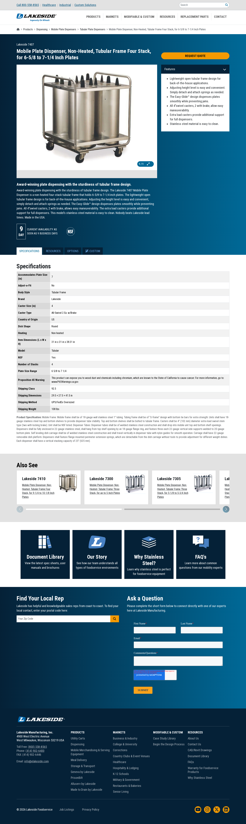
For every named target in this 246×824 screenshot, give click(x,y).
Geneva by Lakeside (83, 772)
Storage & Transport (83, 766)
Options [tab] (72, 251)
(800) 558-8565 (37, 746)
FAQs (191, 762)
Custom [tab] (94, 251)
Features (170, 69)
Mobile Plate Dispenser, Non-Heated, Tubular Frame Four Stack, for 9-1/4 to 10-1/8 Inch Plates (38, 491)
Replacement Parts (195, 17)
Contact (220, 17)
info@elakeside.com (36, 761)
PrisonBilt (77, 777)
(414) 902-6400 (35, 751)
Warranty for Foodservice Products (203, 770)
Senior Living (121, 791)
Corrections (120, 750)
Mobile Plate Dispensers (63, 29)
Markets (112, 17)
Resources (167, 17)
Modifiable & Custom (139, 17)
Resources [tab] (53, 251)
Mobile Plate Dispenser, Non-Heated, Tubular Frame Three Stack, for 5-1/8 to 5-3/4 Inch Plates (172, 491)
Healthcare (49, 5)
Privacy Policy (90, 809)
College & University (125, 744)
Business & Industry (125, 738)
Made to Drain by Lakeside (86, 789)
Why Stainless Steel (200, 777)
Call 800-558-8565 (28, 5)
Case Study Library (164, 738)
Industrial (65, 5)
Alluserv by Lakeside (83, 783)
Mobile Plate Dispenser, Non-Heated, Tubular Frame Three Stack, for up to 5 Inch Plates (105, 489)
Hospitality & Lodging (126, 768)
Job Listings (66, 809)
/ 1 (141, 164)
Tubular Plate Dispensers (92, 29)
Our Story (97, 557)
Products (93, 17)
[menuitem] (29, 5)
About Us (193, 738)
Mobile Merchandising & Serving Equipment (90, 752)
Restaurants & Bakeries (127, 786)
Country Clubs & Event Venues (131, 756)
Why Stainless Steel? (149, 560)
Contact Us (194, 744)
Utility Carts (78, 738)
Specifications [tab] (29, 251)
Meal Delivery (79, 760)
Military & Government (126, 779)
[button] (226, 509)
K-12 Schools (121, 774)
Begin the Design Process (169, 744)
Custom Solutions (85, 5)
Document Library (45, 557)
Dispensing (42, 29)
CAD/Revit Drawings (200, 750)
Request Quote (195, 56)
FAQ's (201, 557)
